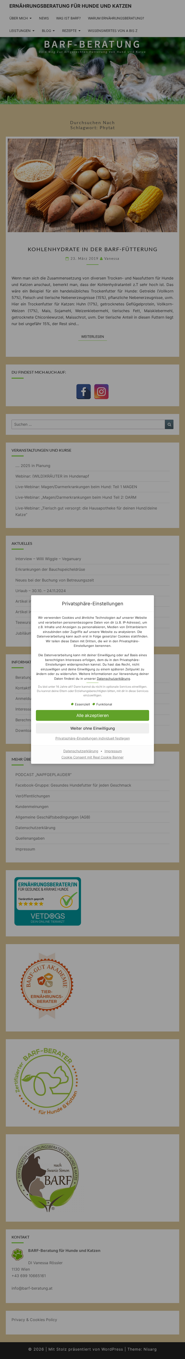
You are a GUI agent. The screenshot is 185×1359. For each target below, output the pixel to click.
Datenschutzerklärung (113, 678)
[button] (92, 715)
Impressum (113, 751)
